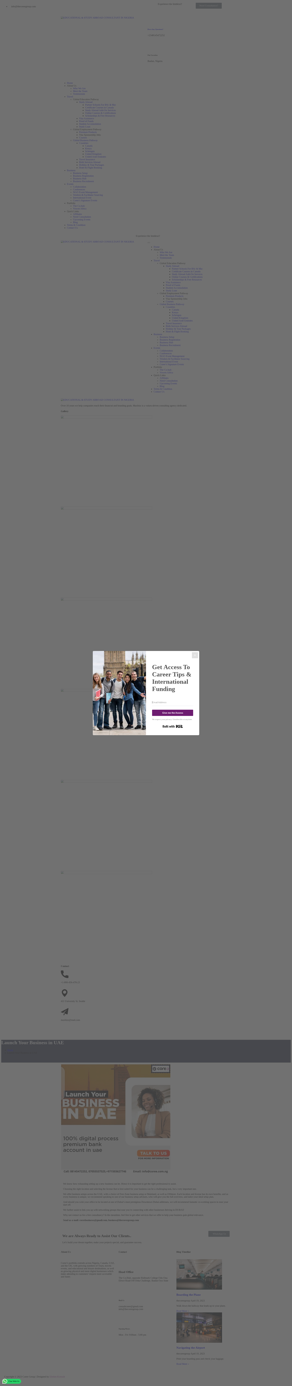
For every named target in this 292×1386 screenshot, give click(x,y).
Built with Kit (173, 726)
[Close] (195, 655)
